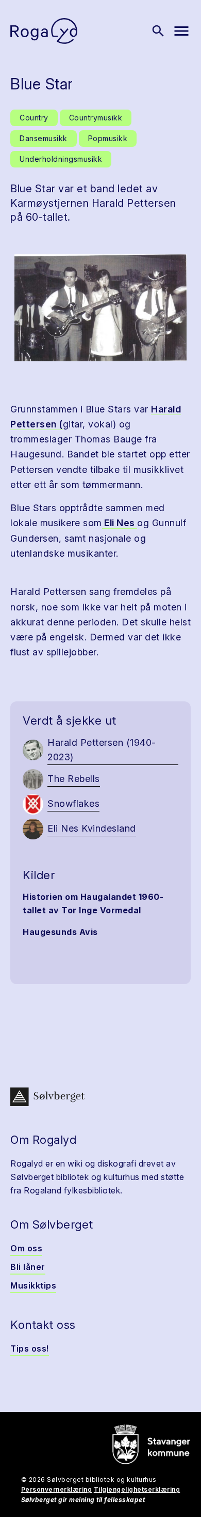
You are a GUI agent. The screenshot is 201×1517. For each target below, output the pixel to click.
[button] (100, 308)
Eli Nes (120, 522)
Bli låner (27, 1267)
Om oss (26, 1248)
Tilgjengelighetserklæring (137, 1489)
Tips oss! (29, 1348)
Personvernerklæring (56, 1489)
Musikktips (33, 1285)
